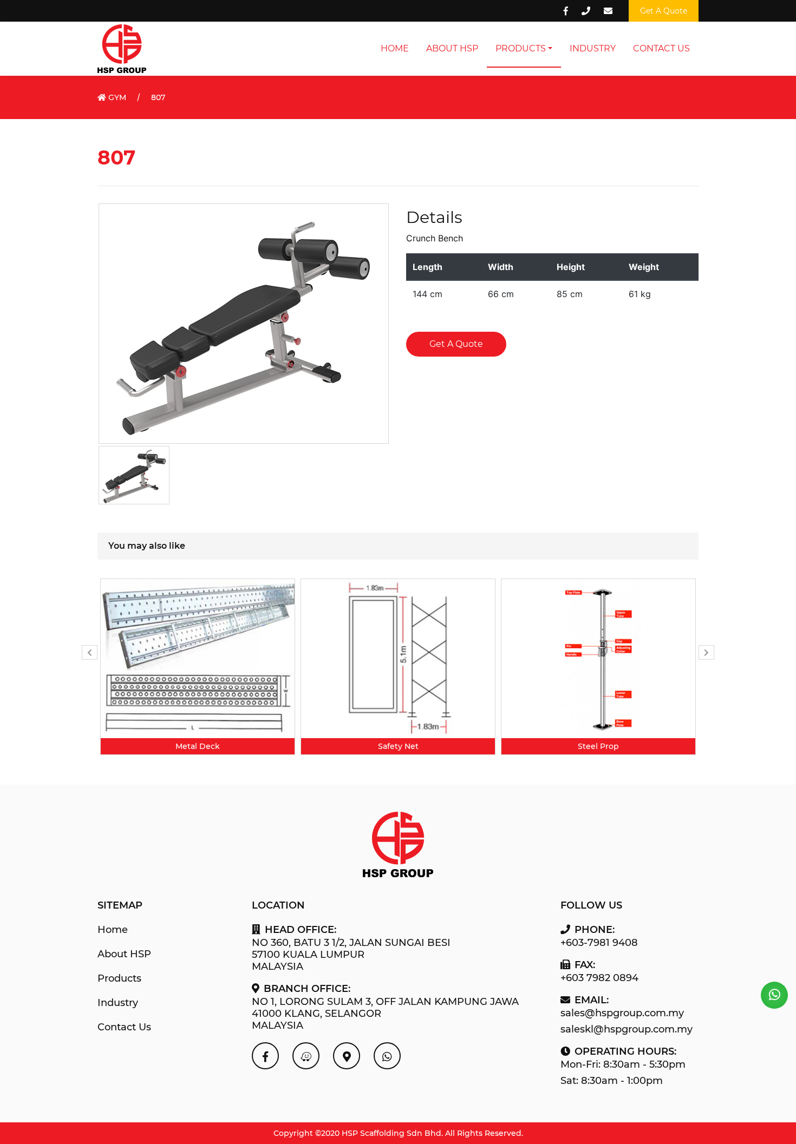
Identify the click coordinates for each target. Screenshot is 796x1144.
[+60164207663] (774, 995)
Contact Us (661, 48)
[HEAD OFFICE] (305, 1055)
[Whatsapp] (387, 1055)
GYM (116, 97)
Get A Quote (456, 344)
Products (520, 48)
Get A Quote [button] (663, 11)
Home (395, 48)
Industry (593, 48)
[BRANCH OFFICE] (346, 1055)
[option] (197, 666)
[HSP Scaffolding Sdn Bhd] (265, 1055)
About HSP (452, 48)
